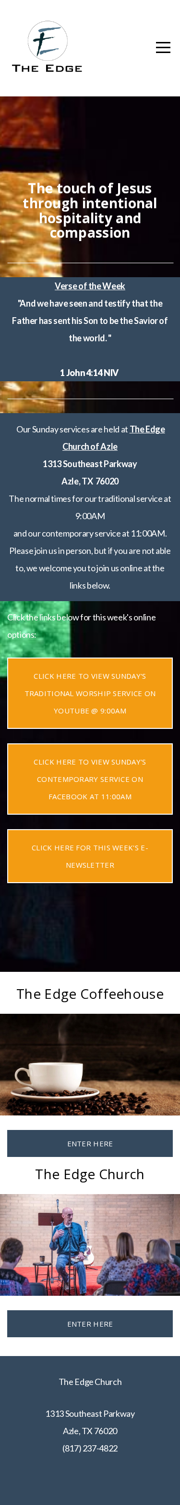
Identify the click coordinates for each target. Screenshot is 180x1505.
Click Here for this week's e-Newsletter (90, 856)
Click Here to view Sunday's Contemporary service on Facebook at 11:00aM (90, 779)
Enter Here (90, 1143)
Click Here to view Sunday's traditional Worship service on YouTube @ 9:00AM (90, 693)
